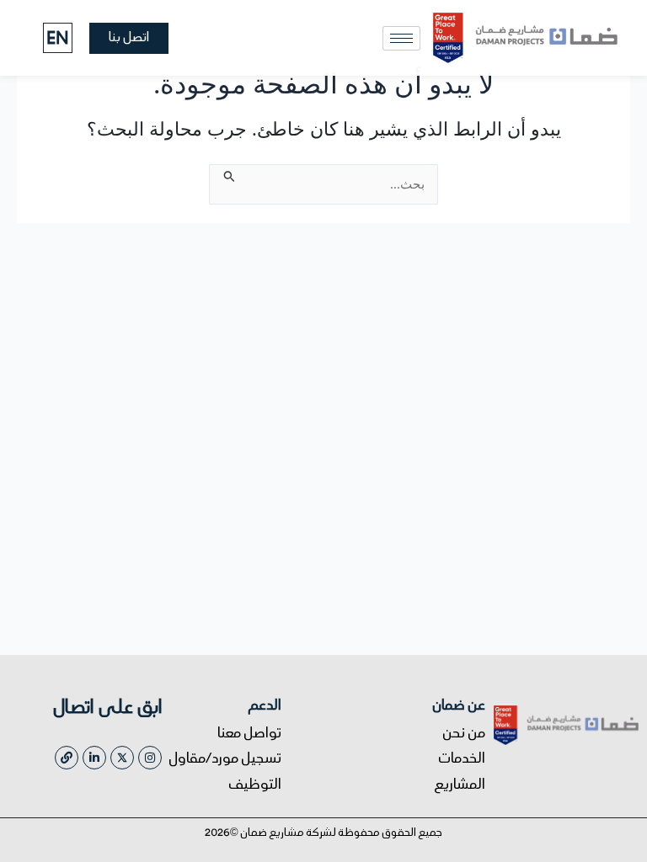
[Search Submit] (228, 173)
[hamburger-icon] (401, 38)
